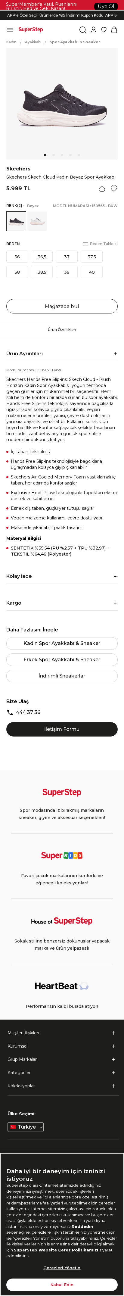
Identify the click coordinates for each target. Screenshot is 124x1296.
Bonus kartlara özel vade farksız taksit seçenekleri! (62, 10)
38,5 (42, 272)
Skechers (18, 169)
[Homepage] (30, 30)
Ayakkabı (33, 42)
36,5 (42, 257)
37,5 (92, 257)
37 (67, 257)
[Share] (102, 188)
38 (17, 272)
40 (92, 272)
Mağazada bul (62, 306)
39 (67, 272)
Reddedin (82, 1226)
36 (17, 257)
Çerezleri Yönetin (61, 1267)
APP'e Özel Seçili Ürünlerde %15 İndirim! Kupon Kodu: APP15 (62, 15)
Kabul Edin (62, 1284)
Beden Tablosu (104, 243)
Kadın (11, 42)
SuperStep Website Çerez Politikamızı (56, 1250)
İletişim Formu (61, 729)
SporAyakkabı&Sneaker (75, 42)
